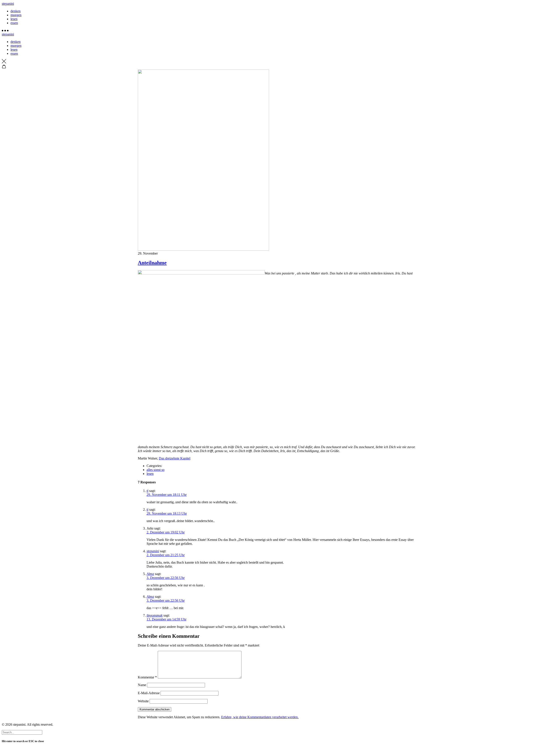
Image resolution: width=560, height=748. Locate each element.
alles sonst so (155, 470)
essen (14, 23)
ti (147, 491)
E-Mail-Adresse (149, 693)
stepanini (8, 3)
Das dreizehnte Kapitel (174, 458)
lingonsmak (155, 615)
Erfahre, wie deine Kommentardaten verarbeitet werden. (260, 717)
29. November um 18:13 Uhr (167, 513)
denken (15, 11)
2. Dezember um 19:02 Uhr (166, 532)
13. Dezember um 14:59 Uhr (166, 619)
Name (142, 685)
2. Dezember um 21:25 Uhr (166, 555)
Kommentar (147, 677)
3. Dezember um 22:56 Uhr (166, 578)
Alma (150, 574)
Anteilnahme (152, 263)
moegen (15, 15)
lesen (14, 19)
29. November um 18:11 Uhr (167, 494)
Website (143, 701)
